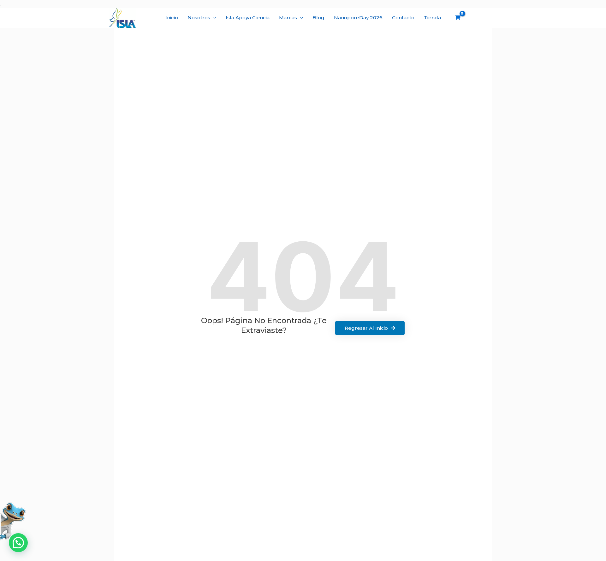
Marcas (288, 18)
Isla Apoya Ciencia (248, 18)
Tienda (432, 18)
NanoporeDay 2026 (358, 18)
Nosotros (198, 18)
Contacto (403, 18)
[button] (213, 18)
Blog (318, 18)
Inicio (171, 18)
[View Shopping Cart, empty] (457, 18)
